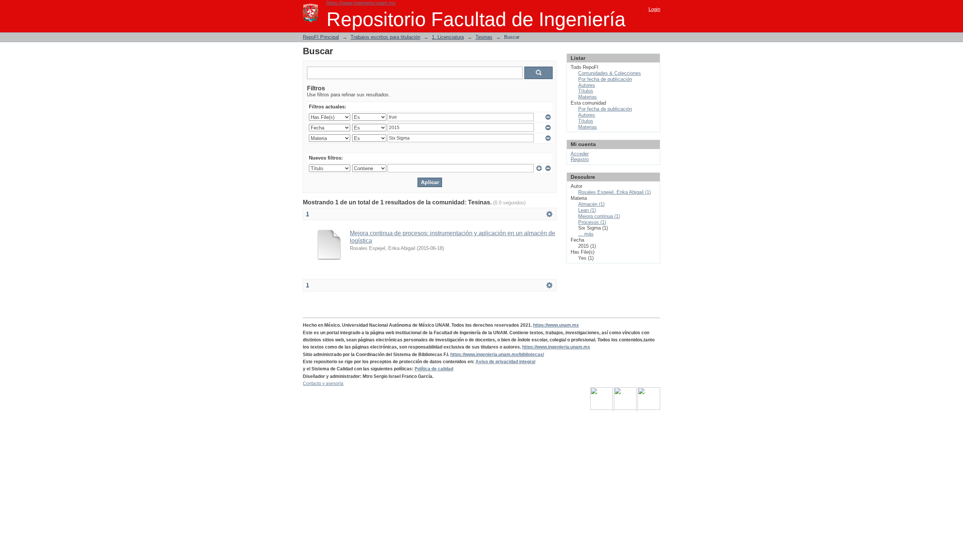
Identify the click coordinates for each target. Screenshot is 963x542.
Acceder (580, 154)
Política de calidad (434, 368)
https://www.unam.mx (556, 325)
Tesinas (483, 37)
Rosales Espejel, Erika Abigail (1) (614, 192)
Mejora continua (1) (599, 216)
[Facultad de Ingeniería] (626, 408)
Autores (586, 85)
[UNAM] (602, 408)
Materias (587, 97)
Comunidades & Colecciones (609, 73)
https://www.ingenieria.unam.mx (361, 3)
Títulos (585, 91)
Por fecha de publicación (605, 79)
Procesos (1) (592, 222)
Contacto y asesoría (323, 383)
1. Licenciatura (448, 37)
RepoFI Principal (321, 37)
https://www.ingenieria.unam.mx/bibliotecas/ (497, 354)
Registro (580, 159)
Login (654, 9)
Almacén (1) (591, 204)
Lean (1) (587, 210)
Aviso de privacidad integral (505, 361)
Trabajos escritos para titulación (385, 37)
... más (586, 234)
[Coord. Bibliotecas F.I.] (649, 408)
